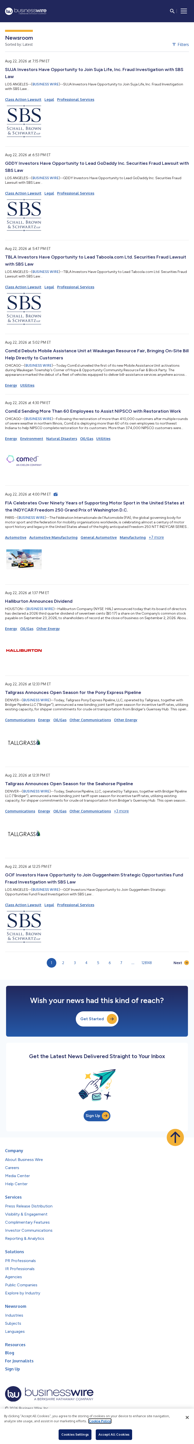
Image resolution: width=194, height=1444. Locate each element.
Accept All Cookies (114, 1434)
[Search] (172, 11)
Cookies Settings (75, 1434)
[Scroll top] (175, 1137)
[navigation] (184, 11)
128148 (147, 963)
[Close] (187, 1417)
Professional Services (75, 99)
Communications (20, 720)
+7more (156, 537)
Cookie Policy (100, 1421)
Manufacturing (133, 537)
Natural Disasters (61, 438)
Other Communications (90, 720)
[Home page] (25, 11)
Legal (49, 99)
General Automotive (99, 537)
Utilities (27, 385)
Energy (11, 385)
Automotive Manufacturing (53, 537)
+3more (121, 810)
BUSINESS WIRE (45, 84)
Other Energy (48, 628)
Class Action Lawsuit (23, 99)
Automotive (15, 537)
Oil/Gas (86, 438)
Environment (31, 438)
